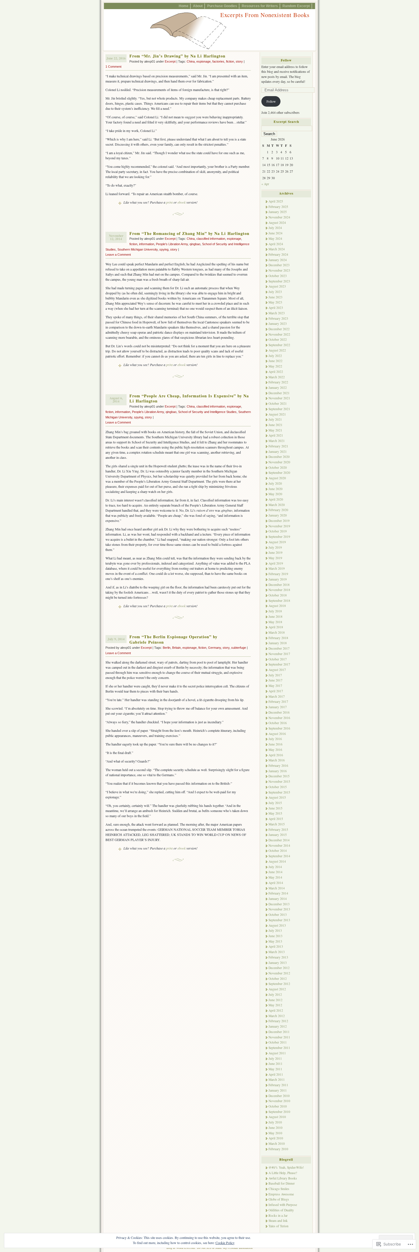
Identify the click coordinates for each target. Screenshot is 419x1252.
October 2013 (278, 914)
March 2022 (277, 377)
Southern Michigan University (137, 249)
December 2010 (279, 1096)
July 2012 (275, 994)
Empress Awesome (281, 1194)
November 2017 (279, 654)
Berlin (166, 647)
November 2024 (279, 217)
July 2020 (275, 483)
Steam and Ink (278, 1220)
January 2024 (278, 260)
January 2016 (278, 771)
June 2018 (275, 616)
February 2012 (278, 1021)
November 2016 (279, 718)
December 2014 (279, 840)
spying (163, 249)
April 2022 (276, 371)
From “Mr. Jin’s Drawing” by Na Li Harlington (177, 56)
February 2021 (278, 446)
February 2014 (278, 893)
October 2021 (278, 403)
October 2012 (278, 978)
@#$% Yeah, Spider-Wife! (286, 1167)
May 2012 (275, 1005)
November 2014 (279, 845)
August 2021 (277, 414)
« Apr (265, 184)
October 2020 (278, 467)
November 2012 (279, 973)
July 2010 (275, 1122)
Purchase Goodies (222, 6)
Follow (286, 60)
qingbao (195, 244)
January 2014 (278, 898)
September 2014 (279, 856)
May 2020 (275, 494)
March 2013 (277, 952)
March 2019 (277, 568)
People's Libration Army (172, 244)
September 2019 (279, 536)
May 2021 (275, 430)
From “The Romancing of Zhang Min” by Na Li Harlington (189, 233)
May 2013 (275, 941)
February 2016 (278, 765)
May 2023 (275, 302)
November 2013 (279, 909)
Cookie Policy (225, 1242)
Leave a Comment (118, 254)
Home (183, 6)
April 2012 (276, 1010)
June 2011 (275, 1063)
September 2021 (279, 409)
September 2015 (279, 792)
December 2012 (279, 968)
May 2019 (275, 558)
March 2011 (277, 1079)
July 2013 (275, 930)
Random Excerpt (296, 6)
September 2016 (279, 728)
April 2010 (276, 1138)
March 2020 (277, 505)
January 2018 (278, 643)
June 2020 (275, 489)
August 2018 (277, 606)
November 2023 (279, 270)
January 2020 (278, 515)
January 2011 (278, 1090)
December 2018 (279, 584)
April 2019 (276, 563)
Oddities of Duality (281, 1210)
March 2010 (277, 1143)
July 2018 (275, 611)
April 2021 (276, 435)
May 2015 (275, 813)
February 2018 (278, 638)
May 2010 (275, 1133)
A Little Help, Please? (283, 1173)
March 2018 (277, 632)
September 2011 (279, 1048)
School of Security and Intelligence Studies (207, 412)
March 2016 (277, 760)
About (198, 6)
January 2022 (278, 387)
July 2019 (275, 547)
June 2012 (275, 1000)
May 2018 (275, 622)
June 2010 (275, 1127)
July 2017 (275, 675)
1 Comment (113, 66)
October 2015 (278, 787)
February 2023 (278, 318)
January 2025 (278, 212)
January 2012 (278, 1026)
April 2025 (276, 201)
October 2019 (278, 531)
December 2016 (279, 712)
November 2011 (279, 1037)
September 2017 (279, 664)
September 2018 (279, 600)
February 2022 (278, 382)
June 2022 (275, 361)
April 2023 (276, 307)
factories (218, 61)
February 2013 (278, 957)
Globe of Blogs (279, 1199)
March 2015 (277, 824)
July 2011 (275, 1058)
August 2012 (277, 989)
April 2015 (276, 819)
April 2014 (276, 883)
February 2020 (278, 510)
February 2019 (278, 574)
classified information (210, 238)
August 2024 (277, 222)
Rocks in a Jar (278, 1215)
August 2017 (277, 670)
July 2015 (275, 803)
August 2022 (277, 350)
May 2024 (275, 238)
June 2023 (275, 297)
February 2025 (278, 206)
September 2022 (279, 345)
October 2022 (278, 339)
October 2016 (278, 723)
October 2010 (278, 1106)
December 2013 (279, 904)
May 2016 (275, 749)
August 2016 (277, 734)
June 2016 (275, 744)
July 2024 (275, 228)
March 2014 (277, 888)
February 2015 (278, 829)
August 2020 (277, 478)
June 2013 (275, 936)
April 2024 (276, 244)
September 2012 (279, 984)
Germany (214, 647)
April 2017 (276, 691)
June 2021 (275, 425)
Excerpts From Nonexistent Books (265, 15)
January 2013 (278, 962)
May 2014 (275, 877)
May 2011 (275, 1069)
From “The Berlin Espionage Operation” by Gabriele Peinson (173, 639)
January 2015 (278, 834)
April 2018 (276, 627)
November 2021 (279, 398)
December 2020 (279, 456)
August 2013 (277, 925)
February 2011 (278, 1085)
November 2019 (279, 526)
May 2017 (275, 685)
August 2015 (277, 797)
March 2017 (277, 696)
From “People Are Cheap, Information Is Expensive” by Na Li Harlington (189, 398)
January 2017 (278, 707)
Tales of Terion (278, 1226)
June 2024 (275, 233)
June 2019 (275, 552)
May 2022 (275, 366)
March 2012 (277, 1016)
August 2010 (277, 1117)
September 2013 (279, 920)
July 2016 (275, 739)
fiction (230, 61)
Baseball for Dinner (282, 1183)
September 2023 (279, 281)
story (239, 61)
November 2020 (279, 462)
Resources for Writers (260, 6)
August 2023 (277, 286)
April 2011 (276, 1074)
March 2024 (277, 249)
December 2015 (279, 776)
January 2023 (278, 323)
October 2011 (278, 1042)
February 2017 (278, 701)
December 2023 (279, 265)
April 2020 (276, 499)
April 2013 (276, 946)
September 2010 (279, 1112)
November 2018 (279, 590)
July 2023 (275, 292)
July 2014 (275, 867)
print (169, 202)
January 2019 (278, 579)
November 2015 (279, 781)
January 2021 (278, 451)
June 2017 (275, 680)
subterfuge (238, 647)
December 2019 (279, 520)
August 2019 (277, 542)
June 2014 (275, 872)
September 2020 (279, 472)
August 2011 (277, 1053)
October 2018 (278, 595)
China (191, 61)
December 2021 (279, 393)
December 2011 (279, 1032)
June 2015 (275, 808)
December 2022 (279, 329)
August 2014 (277, 861)
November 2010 (279, 1101)
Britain (176, 647)
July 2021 (275, 419)
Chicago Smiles (279, 1189)
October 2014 (278, 850)
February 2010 (278, 1149)
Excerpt (170, 61)
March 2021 (277, 441)
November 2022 (279, 334)
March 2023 (277, 313)
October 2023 (278, 276)
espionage (203, 61)
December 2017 (279, 648)
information (146, 244)
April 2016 (276, 755)
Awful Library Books (283, 1178)
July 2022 (275, 356)
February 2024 (278, 254)
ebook (182, 202)
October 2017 (278, 659)
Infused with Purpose (283, 1205)
